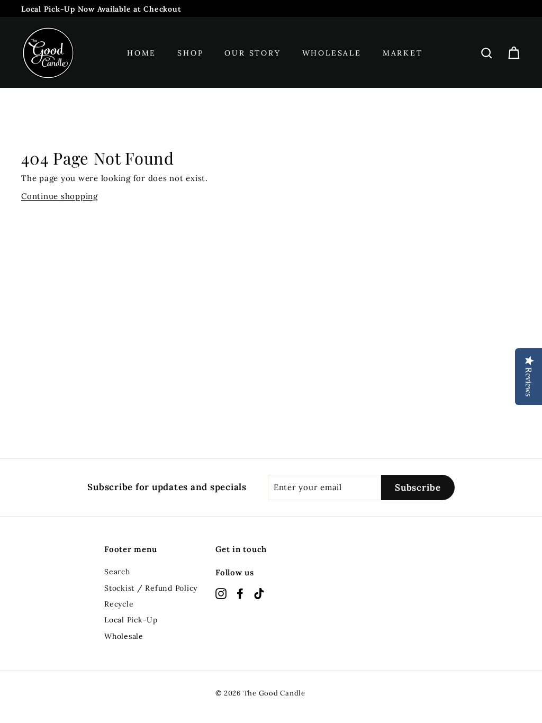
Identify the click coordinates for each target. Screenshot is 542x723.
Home (141, 53)
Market (403, 53)
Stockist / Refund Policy (150, 588)
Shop (190, 53)
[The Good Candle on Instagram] (221, 593)
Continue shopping (59, 196)
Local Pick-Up (131, 620)
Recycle (118, 604)
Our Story (252, 53)
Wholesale (332, 53)
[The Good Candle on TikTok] (259, 593)
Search (117, 571)
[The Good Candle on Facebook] (240, 593)
